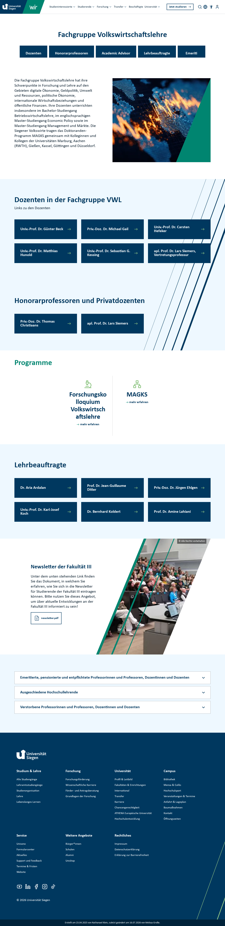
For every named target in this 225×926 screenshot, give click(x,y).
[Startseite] (31, 755)
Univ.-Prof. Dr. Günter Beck (41, 229)
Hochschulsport (172, 790)
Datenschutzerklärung (127, 849)
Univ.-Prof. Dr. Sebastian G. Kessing (108, 253)
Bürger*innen (73, 844)
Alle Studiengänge (27, 779)
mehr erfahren (89, 424)
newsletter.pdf (49, 618)
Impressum (121, 844)
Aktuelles (22, 855)
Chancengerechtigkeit (127, 807)
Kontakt (168, 813)
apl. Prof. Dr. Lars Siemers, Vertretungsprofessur (175, 253)
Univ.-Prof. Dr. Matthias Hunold (39, 253)
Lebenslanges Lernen (28, 802)
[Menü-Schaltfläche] (217, 7)
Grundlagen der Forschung (81, 796)
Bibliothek (169, 779)
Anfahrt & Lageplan (175, 802)
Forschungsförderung (78, 779)
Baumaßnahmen (173, 807)
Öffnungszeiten (172, 819)
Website (21, 872)
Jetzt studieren (178, 6)
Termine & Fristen (27, 866)
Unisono (21, 844)
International (122, 790)
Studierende (84, 6)
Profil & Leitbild (123, 779)
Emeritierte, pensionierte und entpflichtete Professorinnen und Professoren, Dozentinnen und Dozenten (104, 678)
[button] (211, 7)
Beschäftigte (136, 6)
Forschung (102, 6)
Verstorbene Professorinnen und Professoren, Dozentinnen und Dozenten (80, 707)
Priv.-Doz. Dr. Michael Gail (107, 229)
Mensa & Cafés (172, 785)
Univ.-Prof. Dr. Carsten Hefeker (171, 229)
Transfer (118, 6)
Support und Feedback (29, 860)
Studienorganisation (28, 790)
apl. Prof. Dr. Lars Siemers (107, 324)
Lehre (20, 796)
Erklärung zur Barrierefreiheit (132, 855)
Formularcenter (25, 849)
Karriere (119, 802)
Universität (150, 6)
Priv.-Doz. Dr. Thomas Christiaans (37, 324)
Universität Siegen (38, 900)
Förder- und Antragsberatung (82, 790)
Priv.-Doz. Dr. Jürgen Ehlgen (176, 488)
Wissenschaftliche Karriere (81, 785)
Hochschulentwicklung (127, 819)
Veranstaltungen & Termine (179, 796)
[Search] (200, 7)
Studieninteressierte (60, 6)
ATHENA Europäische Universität (133, 813)
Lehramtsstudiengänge (30, 785)
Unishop (70, 860)
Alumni (70, 855)
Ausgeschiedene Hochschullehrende (49, 692)
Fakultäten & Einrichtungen (130, 785)
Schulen (70, 849)
